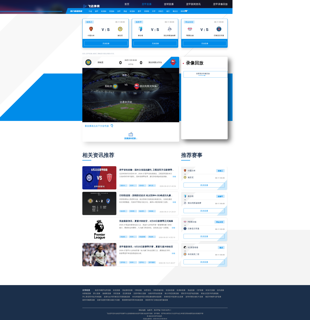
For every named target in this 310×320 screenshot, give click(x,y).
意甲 (139, 11)
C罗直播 (200, 290)
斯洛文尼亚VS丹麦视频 (209, 293)
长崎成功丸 (152, 211)
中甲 (153, 11)
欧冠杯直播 (170, 290)
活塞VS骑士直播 (139, 293)
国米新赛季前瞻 (142, 185)
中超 (90, 11)
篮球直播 (169, 4)
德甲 (96, 11)
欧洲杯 (103, 11)
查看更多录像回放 (203, 73)
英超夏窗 (142, 237)
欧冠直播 (116, 290)
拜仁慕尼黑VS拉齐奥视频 (91, 297)
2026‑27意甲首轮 (133, 185)
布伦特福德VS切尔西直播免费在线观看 (147, 297)
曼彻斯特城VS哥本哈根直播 (132, 300)
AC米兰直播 (210, 290)
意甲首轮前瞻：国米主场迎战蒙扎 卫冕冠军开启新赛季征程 (148, 169)
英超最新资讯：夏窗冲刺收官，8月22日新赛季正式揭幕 (146, 221)
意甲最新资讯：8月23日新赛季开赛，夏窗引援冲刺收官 (146, 246)
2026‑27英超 (133, 237)
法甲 (119, 11)
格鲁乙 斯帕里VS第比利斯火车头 (103, 53)
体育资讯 (147, 290)
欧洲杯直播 (181, 290)
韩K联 (183, 11)
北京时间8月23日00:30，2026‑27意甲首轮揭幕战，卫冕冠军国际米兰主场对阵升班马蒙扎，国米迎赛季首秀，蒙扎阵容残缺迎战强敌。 (145, 174)
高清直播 (106, 43)
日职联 (146, 11)
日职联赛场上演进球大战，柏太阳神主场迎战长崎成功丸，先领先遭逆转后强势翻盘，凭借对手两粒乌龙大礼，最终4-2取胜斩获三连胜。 (145, 200)
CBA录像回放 (158, 290)
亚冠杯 (111, 11)
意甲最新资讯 (124, 262)
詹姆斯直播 (106, 293)
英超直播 (191, 290)
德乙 (168, 11)
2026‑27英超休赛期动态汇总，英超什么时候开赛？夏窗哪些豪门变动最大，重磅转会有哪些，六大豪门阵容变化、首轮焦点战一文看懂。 (145, 226)
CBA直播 (138, 290)
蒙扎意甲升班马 (152, 185)
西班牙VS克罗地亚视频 (190, 293)
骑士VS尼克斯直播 (172, 293)
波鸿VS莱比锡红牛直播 (194, 297)
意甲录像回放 (220, 4)
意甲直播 (146, 4)
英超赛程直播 (127, 290)
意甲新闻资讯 (193, 4)
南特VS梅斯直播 (88, 300)
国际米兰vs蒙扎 (124, 185)
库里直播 (116, 293)
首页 (126, 4)
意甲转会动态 (142, 262)
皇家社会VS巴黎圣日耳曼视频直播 (117, 297)
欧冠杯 (132, 11)
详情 (174, 176)
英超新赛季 (152, 237)
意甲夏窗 (152, 262)
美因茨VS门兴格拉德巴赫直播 (156, 300)
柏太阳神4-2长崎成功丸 (124, 211)
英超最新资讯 (124, 237)
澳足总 (175, 11)
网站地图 (142, 310)
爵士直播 (96, 293)
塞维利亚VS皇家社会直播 (173, 297)
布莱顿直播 (86, 293)
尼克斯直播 (127, 293)
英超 (125, 11)
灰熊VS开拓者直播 (155, 293)
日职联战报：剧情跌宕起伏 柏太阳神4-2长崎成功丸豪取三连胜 (149, 195)
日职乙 (160, 11)
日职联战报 (133, 211)
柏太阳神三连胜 (142, 211)
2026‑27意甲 (133, 262)
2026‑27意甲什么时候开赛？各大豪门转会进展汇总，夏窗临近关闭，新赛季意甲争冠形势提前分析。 (145, 251)
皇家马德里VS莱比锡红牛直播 (108, 300)
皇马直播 (220, 290)
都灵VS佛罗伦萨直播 (103, 290)
